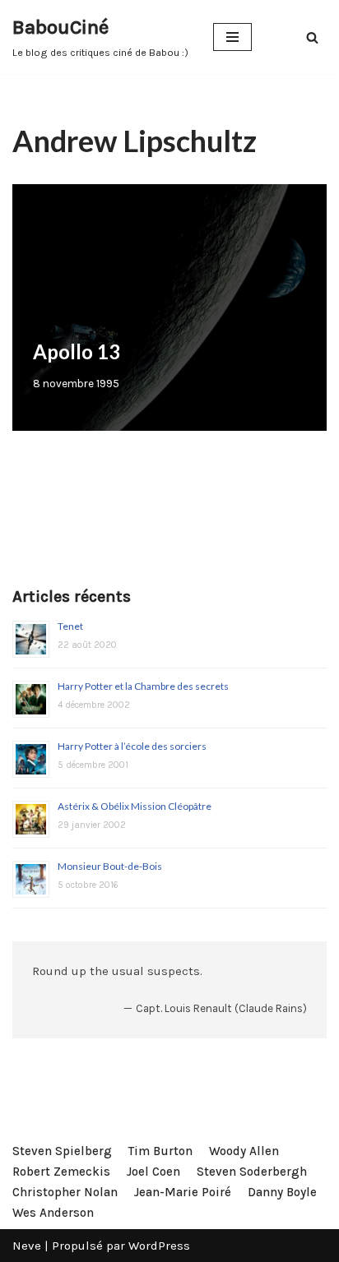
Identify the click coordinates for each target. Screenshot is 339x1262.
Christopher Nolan (65, 1192)
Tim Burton (160, 1151)
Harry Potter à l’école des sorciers (132, 746)
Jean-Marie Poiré (182, 1192)
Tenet (70, 626)
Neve (26, 1245)
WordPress (159, 1245)
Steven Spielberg (62, 1151)
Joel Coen (153, 1171)
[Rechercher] (312, 37)
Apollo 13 (76, 351)
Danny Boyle (282, 1192)
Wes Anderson (53, 1212)
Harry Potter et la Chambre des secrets (143, 686)
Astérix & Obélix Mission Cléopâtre (134, 806)
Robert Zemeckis (61, 1171)
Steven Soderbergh (252, 1171)
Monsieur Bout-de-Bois (110, 866)
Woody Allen (244, 1151)
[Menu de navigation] (232, 37)
